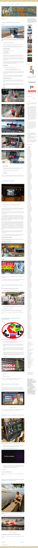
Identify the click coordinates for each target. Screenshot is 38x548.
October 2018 (28, 231)
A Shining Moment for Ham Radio (7, 180)
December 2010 (29, 316)
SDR (34, 387)
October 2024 (28, 166)
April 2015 (28, 269)
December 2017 (29, 240)
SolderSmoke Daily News (30, 364)
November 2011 (29, 306)
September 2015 (29, 264)
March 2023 (28, 183)
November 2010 (29, 317)
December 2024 (29, 164)
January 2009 (28, 336)
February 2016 (29, 260)
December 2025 (29, 153)
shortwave (31, 388)
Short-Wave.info (29, 359)
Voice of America (34, 393)
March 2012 (28, 302)
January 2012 (28, 304)
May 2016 (28, 257)
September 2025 (29, 156)
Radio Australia (29, 386)
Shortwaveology (29, 363)
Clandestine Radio (3, 379)
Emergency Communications (18, 279)
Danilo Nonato (18, 409)
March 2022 (28, 194)
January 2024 (28, 174)
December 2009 (29, 327)
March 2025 (28, 161)
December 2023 (29, 175)
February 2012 (29, 303)
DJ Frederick (34, 381)
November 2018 (29, 230)
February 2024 (29, 173)
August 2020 (28, 211)
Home (2, 4)
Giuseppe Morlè (14, 39)
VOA (31, 393)
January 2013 (28, 293)
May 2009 (28, 332)
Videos (20, 175)
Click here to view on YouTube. (13, 407)
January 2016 (28, 261)
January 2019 (28, 228)
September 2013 (29, 286)
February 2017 (29, 249)
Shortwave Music (29, 389)
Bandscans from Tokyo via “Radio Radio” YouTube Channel (12, 415)
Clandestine (8, 378)
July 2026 (28, 147)
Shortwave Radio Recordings (31, 391)
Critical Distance (29, 343)
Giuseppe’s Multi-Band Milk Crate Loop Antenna (10, 22)
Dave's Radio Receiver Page (30, 344)
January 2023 (28, 185)
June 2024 (28, 169)
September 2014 (29, 275)
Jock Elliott (18, 280)
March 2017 (28, 248)
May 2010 (28, 322)
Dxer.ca (28, 346)
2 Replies (2, 482)
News (15, 175)
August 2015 (28, 265)
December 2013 (29, 283)
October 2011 (28, 307)
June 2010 (28, 321)
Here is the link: (5, 356)
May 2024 (28, 170)
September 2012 (29, 297)
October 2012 (28, 296)
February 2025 (29, 162)
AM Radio (28, 378)
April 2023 (28, 182)
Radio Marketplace (17, 4)
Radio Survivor (29, 356)
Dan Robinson (34, 380)
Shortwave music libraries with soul (31, 132)
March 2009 (28, 334)
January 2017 (28, 250)
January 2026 (28, 152)
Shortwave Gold (34, 389)
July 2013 (28, 288)
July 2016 (28, 255)
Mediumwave (12, 175)
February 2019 (29, 227)
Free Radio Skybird (29, 382)
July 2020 (28, 212)
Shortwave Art (29, 389)
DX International (29, 345)
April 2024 (28, 171)
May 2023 (28, 181)
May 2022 (28, 192)
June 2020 (28, 213)
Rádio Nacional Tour (6, 410)
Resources (12, 4)
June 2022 (28, 191)
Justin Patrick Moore (30, 384)
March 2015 (28, 270)
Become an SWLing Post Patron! (30, 93)
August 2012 (28, 298)
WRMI (33, 393)
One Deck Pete (29, 385)
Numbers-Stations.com (30, 352)
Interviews (7, 379)
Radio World (28, 387)
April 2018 (28, 236)
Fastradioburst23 (33, 381)
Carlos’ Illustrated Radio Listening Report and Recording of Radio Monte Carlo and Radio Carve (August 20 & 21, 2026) (31, 141)
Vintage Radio (28, 393)
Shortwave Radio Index (30, 362)
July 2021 (28, 201)
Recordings (32, 387)
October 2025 (28, 155)
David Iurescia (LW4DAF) (29, 380)
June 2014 (28, 278)
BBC (32, 378)
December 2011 (29, 305)
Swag (5, 4)
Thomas (2, 313)
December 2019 (29, 218)
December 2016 (29, 251)
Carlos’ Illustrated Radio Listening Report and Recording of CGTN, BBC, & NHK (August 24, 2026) (31, 134)
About (22, 4)
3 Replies (2, 286)
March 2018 (28, 237)
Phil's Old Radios (29, 355)
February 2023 (29, 184)
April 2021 (28, 204)
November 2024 (29, 165)
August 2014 (28, 276)
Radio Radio (20, 473)
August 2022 (28, 189)
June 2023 (28, 180)
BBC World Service (30, 379)
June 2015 (28, 267)
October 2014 (28, 274)
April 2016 (28, 258)
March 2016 (28, 259)
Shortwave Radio (18, 175)
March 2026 (28, 150)
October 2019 (28, 220)
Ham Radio (8, 279)
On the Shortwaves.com (30, 353)
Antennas (8, 175)
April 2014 (28, 280)
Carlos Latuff (13, 512)
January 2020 (28, 217)
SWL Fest (28, 365)
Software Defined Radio (31, 392)
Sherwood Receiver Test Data (30, 372)
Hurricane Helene (9, 280)
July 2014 (28, 277)
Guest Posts (33, 382)
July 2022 (28, 190)
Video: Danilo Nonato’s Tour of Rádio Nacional (10, 384)
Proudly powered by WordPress (4, 544)
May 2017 (28, 246)
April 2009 (28, 333)
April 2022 (28, 193)
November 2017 (29, 241)
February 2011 (29, 314)
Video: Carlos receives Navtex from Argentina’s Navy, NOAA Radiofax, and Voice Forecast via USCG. (12, 480)
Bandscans (18, 473)
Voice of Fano (11, 379)
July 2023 (28, 179)
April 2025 (28, 160)
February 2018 (29, 238)
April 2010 (28, 323)
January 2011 (28, 315)
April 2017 (28, 247)
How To (10, 175)
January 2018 (28, 239)
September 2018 (29, 232)
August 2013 (28, 287)
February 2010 (29, 325)
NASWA (28, 351)
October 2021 (28, 198)
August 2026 (28, 146)
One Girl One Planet (29, 354)
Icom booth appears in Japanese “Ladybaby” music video (12, 285)
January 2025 (28, 163)
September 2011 (29, 308)
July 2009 (28, 331)
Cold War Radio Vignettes (30, 342)
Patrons (8, 4)
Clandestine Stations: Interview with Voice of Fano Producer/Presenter (10, 319)
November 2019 (29, 219)
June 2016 (28, 256)
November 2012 (29, 295)
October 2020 (28, 209)
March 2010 (28, 324)
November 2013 (29, 284)
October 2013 (28, 285)
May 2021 (28, 203)
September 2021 (29, 199)
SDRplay (28, 388)
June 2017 (28, 245)
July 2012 (28, 299)
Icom (14, 312)
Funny (7, 312)
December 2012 (29, 294)
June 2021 (28, 202)
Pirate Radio (33, 385)
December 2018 (29, 229)
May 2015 (28, 268)
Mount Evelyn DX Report (30, 350)
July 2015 (28, 266)
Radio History (32, 386)
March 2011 (28, 313)
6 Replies (2, 24)
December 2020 (29, 207)
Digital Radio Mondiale (29, 381)
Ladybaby (17, 312)
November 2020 (29, 208)
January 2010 (28, 326)
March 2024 (28, 172)
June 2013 (28, 289)
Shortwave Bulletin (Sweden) (30, 360)
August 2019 (28, 222)
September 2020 (29, 210)
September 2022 (29, 188)
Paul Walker (21, 409)
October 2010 (28, 318)
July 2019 (28, 223)
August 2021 (28, 200)
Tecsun (32, 392)
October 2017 (28, 242)
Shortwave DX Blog (29, 361)
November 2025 (29, 154)
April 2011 (28, 312)
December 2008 (29, 337)
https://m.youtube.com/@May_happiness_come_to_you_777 (10, 448)
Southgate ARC (29, 392)
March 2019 (28, 226)
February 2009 (29, 335)
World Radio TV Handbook (30, 374)
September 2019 (29, 221)
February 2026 (29, 151)
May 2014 (28, 279)
